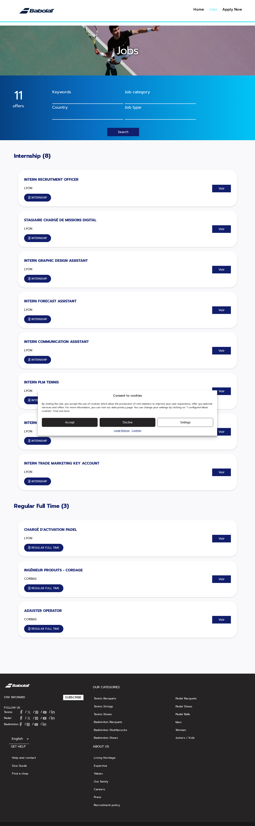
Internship (28, 156)
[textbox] (85, 114)
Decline (127, 422)
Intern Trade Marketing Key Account (61, 463)
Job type (133, 107)
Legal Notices (122, 430)
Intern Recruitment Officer (51, 179)
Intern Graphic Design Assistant (56, 260)
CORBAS (30, 578)
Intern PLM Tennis (41, 382)
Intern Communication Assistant (56, 341)
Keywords (61, 92)
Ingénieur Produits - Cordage (53, 570)
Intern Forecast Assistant (50, 301)
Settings (185, 422)
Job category (137, 92)
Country (60, 107)
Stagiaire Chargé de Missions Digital (60, 220)
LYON (28, 188)
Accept (69, 422)
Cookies (136, 430)
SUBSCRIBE (73, 697)
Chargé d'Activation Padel (50, 529)
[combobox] (160, 99)
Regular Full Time (37, 506)
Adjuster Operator (43, 611)
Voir (222, 188)
